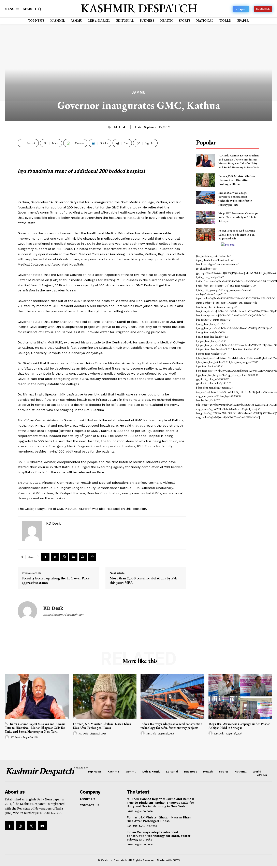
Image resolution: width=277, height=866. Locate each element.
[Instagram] (20, 825)
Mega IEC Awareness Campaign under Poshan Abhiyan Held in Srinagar (238, 217)
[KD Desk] (27, 611)
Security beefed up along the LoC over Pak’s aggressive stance (56, 580)
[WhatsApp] (64, 557)
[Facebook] (45, 557)
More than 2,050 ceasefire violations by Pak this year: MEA (143, 580)
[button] (33, 9)
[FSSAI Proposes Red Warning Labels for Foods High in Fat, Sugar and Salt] (205, 234)
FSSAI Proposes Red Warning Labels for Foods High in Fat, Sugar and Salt (236, 234)
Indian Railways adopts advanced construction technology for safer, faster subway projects (235, 198)
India (130, 811)
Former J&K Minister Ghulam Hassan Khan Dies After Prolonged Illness (236, 180)
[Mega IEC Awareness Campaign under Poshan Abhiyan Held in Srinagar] (205, 217)
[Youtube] (42, 825)
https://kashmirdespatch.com (63, 614)
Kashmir (132, 826)
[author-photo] (7, 737)
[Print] (83, 557)
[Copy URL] (92, 557)
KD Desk (120, 127)
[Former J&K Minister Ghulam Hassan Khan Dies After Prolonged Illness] (205, 180)
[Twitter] (55, 557)
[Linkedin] (73, 557)
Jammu (139, 92)
